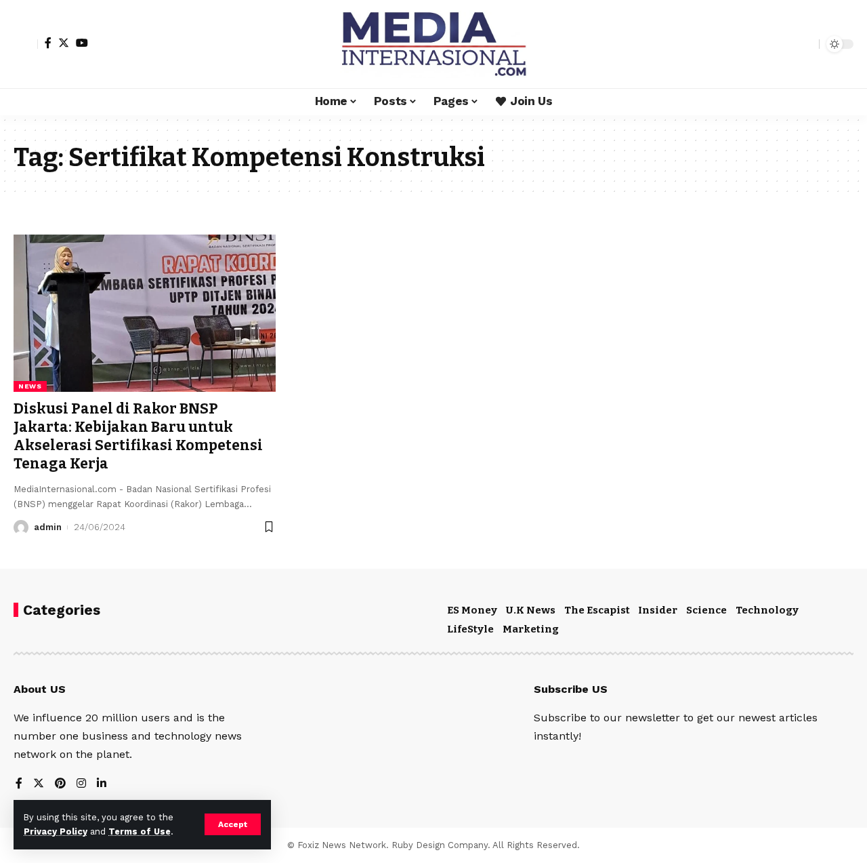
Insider (657, 610)
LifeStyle (470, 629)
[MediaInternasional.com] (433, 44)
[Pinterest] (60, 784)
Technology (767, 610)
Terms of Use (139, 831)
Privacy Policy (55, 831)
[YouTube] (81, 42)
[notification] (785, 44)
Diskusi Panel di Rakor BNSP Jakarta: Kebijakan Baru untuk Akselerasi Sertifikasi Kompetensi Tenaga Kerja (138, 436)
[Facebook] (48, 42)
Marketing (531, 629)
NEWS (30, 386)
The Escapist (597, 610)
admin (48, 527)
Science (706, 610)
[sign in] (26, 44)
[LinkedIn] (101, 784)
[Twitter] (63, 42)
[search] (805, 44)
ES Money (472, 610)
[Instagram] (81, 784)
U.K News (530, 610)
